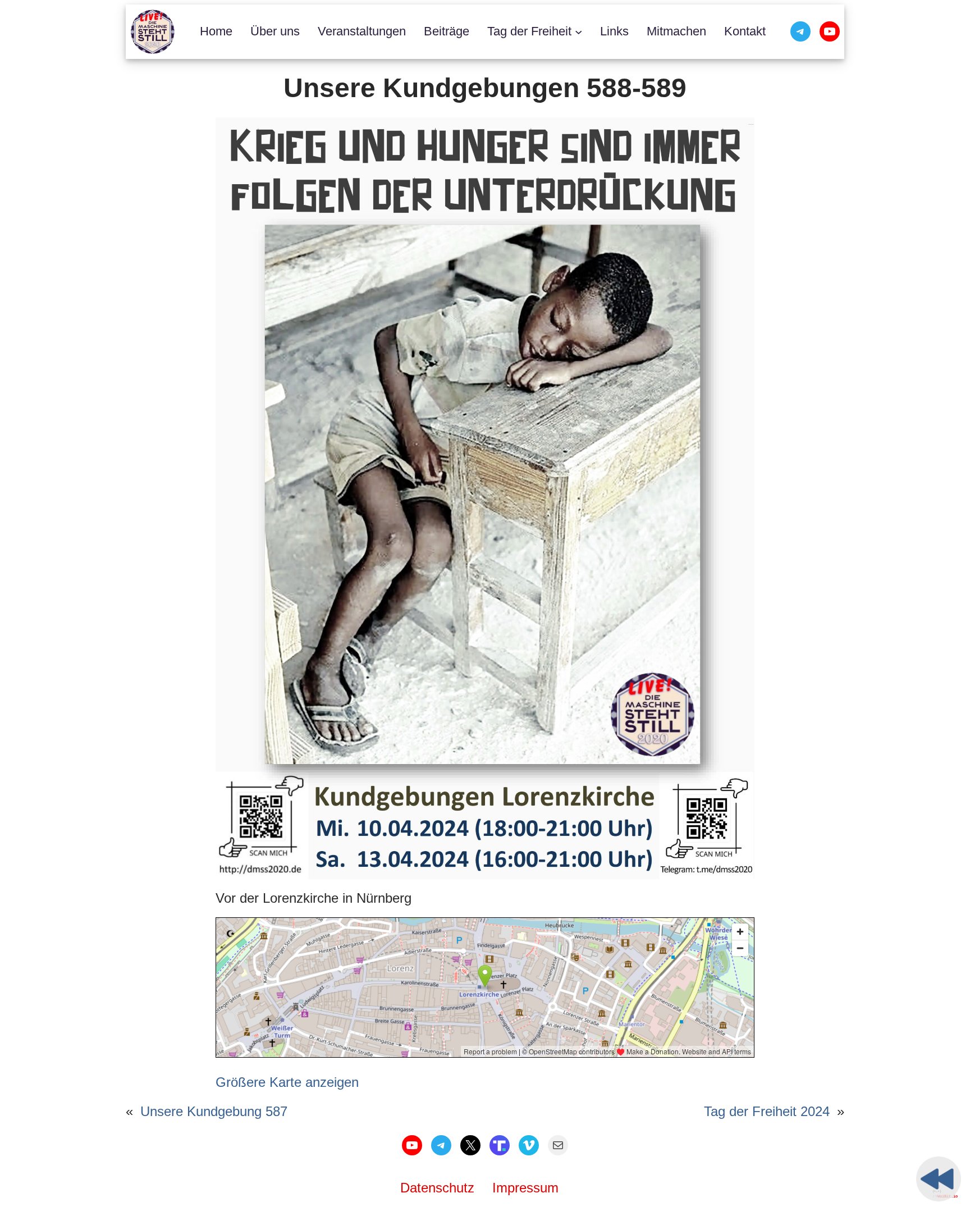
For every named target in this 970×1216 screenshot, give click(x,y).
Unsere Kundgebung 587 (213, 1111)
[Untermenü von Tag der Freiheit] (578, 31)
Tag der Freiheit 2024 (767, 1111)
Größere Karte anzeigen (287, 1082)
